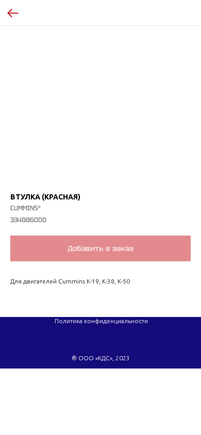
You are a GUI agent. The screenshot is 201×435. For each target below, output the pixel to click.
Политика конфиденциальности (101, 320)
